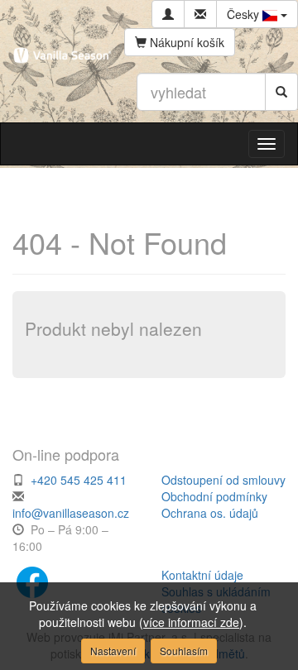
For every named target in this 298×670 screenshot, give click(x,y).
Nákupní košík (185, 42)
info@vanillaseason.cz (70, 513)
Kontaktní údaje (202, 575)
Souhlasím (184, 651)
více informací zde (191, 622)
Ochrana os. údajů (209, 513)
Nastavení (113, 651)
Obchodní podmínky (214, 496)
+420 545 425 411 (79, 479)
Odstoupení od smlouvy (223, 479)
